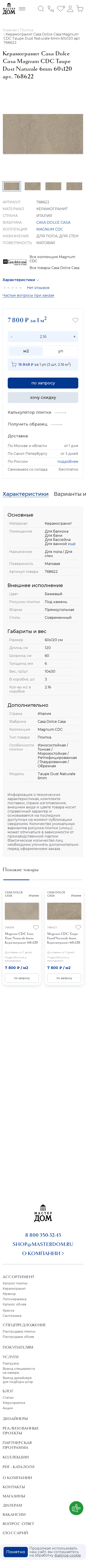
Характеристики (19, 280)
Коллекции (16, 1457)
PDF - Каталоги (18, 1466)
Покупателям (18, 1347)
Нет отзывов (38, 288)
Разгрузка (11, 1363)
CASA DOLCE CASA (53, 222)
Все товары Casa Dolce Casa (54, 268)
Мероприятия (14, 1403)
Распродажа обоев (18, 1337)
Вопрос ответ (18, 1523)
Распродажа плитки (19, 1331)
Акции (8, 1408)
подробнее (67, 461)
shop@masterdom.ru (43, 1244)
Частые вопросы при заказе (28, 295)
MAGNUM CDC (49, 229)
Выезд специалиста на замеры (19, 1371)
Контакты (14, 1487)
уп (60, 351)
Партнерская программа (17, 1445)
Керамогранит (14, 1289)
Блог (8, 1391)
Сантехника (12, 1316)
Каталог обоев (14, 1304)
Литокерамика (14, 1299)
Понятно (15, 1552)
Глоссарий (15, 1532)
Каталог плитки (15, 1283)
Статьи (8, 1398)
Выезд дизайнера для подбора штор (18, 1380)
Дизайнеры (15, 1418)
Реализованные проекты (21, 1430)
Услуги (11, 1356)
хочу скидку (43, 397)
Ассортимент (18, 1276)
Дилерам (12, 1505)
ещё (71, 544)
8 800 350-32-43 (43, 1235)
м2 (26, 351)
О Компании (17, 1477)
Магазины (14, 1496)
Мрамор (9, 1294)
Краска (8, 1310)
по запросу (43, 383)
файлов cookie (67, 1555)
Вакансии (14, 1514)
